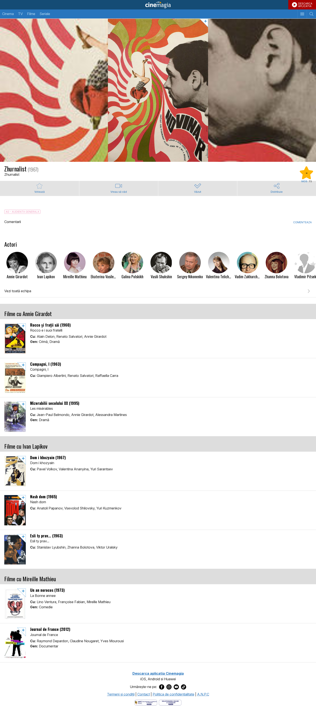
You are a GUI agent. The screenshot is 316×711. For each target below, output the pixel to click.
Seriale (45, 14)
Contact (143, 694)
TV (20, 14)
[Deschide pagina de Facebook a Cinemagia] (161, 687)
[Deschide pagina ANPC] (146, 702)
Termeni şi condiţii (121, 694)
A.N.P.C (203, 694)
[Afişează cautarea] (311, 13)
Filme (31, 14)
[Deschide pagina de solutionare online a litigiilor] (170, 702)
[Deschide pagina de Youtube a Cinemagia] (176, 687)
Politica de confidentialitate (173, 694)
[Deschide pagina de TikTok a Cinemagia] (183, 687)
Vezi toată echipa (17, 291)
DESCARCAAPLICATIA (305, 5)
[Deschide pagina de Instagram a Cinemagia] (169, 687)
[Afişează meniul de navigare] (302, 13)
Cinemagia (158, 4)
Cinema (8, 14)
